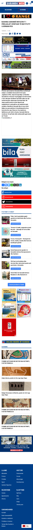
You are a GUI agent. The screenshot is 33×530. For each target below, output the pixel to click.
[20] (30, 3)
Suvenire (23, 10)
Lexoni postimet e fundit (16, 284)
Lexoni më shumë (15, 223)
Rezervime (8, 10)
